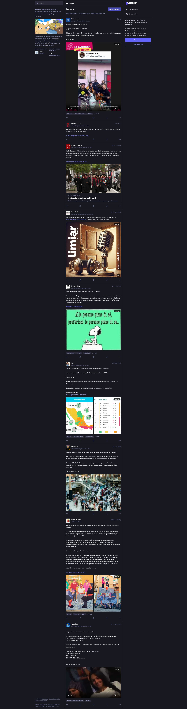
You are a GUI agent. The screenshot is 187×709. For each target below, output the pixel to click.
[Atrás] (66, 3)
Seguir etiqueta (114, 9)
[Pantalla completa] (118, 108)
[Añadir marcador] (107, 118)
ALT (118, 275)
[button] (93, 76)
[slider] (93, 105)
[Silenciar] (72, 108)
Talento (71, 3)
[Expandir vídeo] (114, 108)
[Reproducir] (68, 108)
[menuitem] (93, 76)
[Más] (120, 118)
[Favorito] (93, 118)
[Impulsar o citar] (80, 118)
